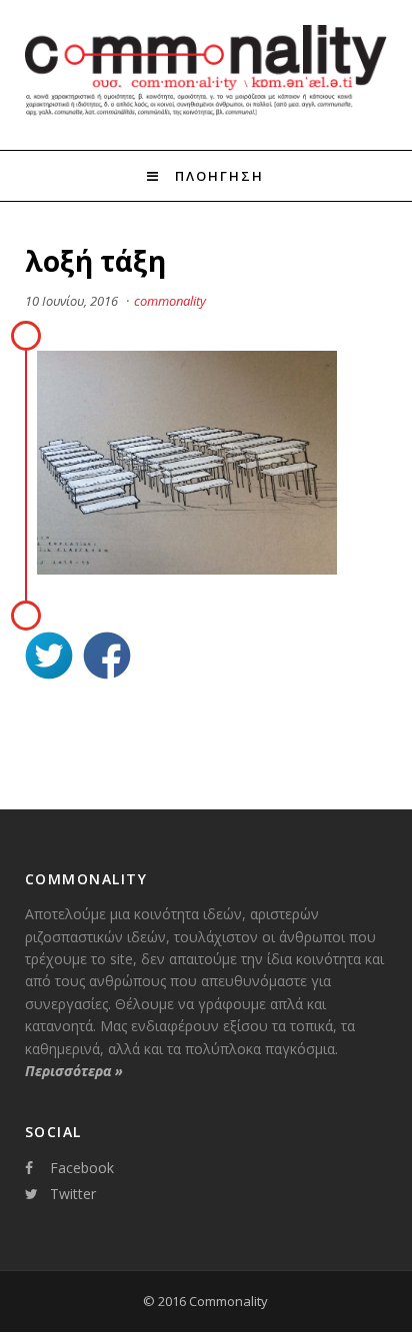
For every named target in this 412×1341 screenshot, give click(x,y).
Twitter (73, 1193)
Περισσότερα (74, 1070)
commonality (170, 301)
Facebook (82, 1167)
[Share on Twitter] (49, 658)
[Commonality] (206, 113)
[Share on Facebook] (107, 658)
